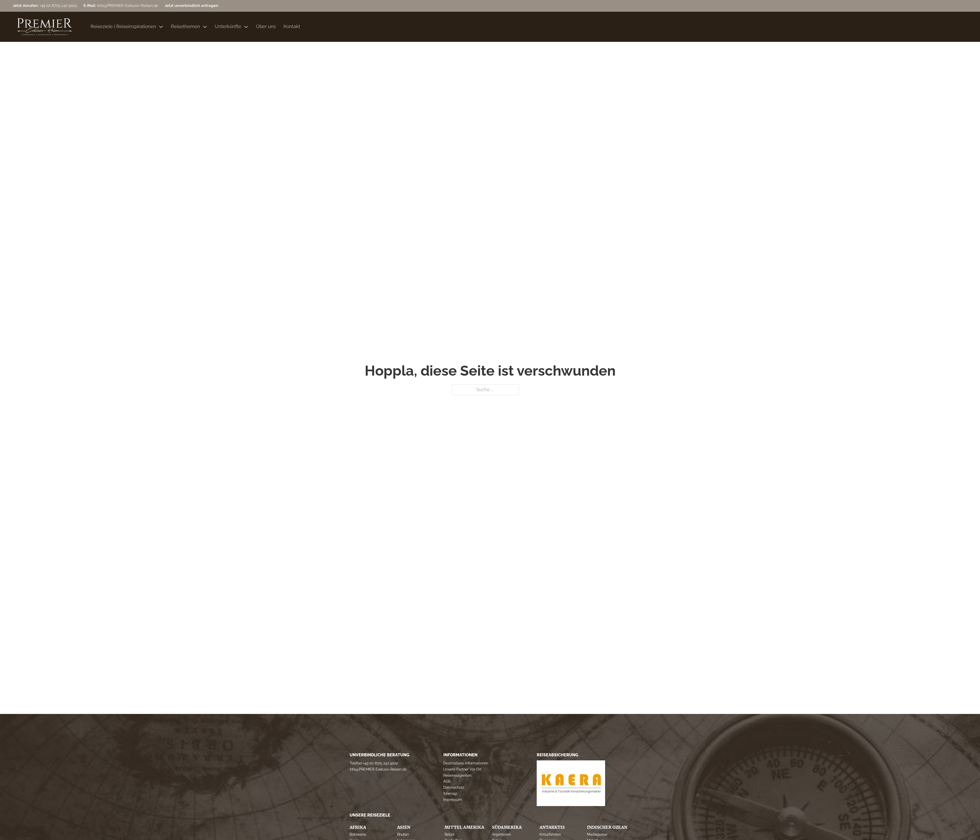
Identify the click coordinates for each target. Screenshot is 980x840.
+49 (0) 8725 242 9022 (380, 763)
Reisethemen (185, 26)
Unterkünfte (228, 26)
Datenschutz (453, 787)
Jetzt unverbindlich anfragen (191, 5)
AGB (446, 781)
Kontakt (292, 26)
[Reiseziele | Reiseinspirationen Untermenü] (161, 26)
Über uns (266, 26)
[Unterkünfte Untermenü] (246, 26)
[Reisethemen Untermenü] (205, 26)
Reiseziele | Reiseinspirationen (123, 26)
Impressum (452, 800)
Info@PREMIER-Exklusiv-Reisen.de (378, 769)
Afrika (358, 827)
